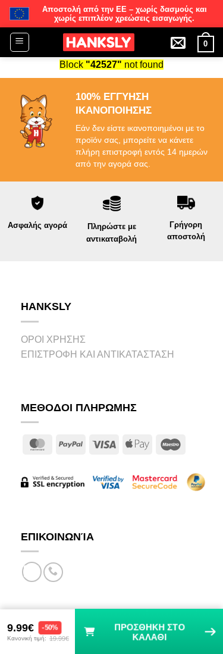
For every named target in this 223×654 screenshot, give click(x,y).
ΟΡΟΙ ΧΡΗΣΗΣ (53, 339)
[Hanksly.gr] (98, 42)
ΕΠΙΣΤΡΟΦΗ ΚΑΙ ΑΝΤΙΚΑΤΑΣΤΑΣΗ (97, 354)
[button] (19, 42)
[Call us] (53, 572)
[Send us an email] (32, 572)
